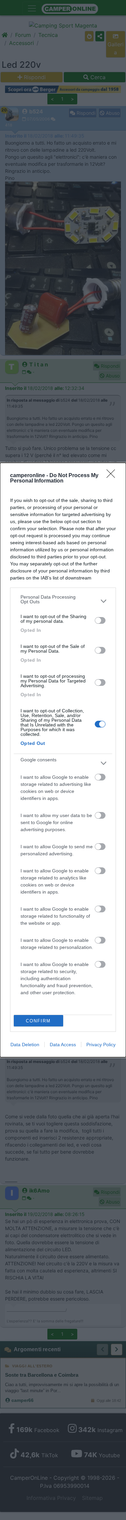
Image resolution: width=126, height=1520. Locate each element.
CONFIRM (38, 1020)
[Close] (113, 475)
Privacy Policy (101, 1044)
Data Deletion (24, 1044)
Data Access (63, 1044)
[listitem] (63, 601)
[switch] (100, 620)
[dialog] (63, 760)
